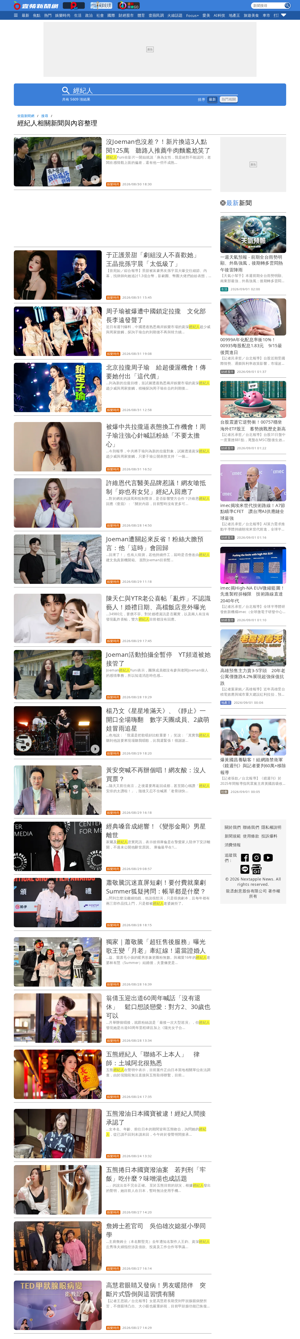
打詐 (277, 15)
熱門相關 (229, 99)
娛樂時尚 (62, 15)
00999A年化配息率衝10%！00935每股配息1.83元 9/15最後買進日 (251, 346)
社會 (100, 15)
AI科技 (219, 15)
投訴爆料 (269, 836)
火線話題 (175, 15)
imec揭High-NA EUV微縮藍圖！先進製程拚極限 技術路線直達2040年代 (252, 594)
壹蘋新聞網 (25, 116)
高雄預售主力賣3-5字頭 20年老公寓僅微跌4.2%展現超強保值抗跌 (253, 677)
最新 (25, 15)
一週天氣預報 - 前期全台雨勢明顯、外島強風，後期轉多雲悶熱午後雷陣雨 (251, 263)
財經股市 (126, 15)
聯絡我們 (251, 827)
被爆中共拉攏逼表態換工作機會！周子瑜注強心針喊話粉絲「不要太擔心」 (156, 435)
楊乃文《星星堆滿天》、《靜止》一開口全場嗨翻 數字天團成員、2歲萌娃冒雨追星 (158, 719)
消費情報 (233, 844)
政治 (89, 15)
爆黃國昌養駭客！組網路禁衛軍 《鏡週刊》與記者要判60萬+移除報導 (253, 766)
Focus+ (192, 15)
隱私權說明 (269, 827)
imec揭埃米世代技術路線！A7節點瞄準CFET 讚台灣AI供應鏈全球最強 (252, 511)
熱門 (48, 15)
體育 (141, 15)
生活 (78, 15)
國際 (111, 15)
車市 (266, 15)
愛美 (206, 15)
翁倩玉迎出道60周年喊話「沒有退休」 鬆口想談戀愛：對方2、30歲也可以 (158, 1007)
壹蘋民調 (156, 15)
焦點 (37, 15)
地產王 (234, 15)
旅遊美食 (251, 15)
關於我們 (233, 827)
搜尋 (44, 116)
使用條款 (251, 836)
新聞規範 (233, 836)
